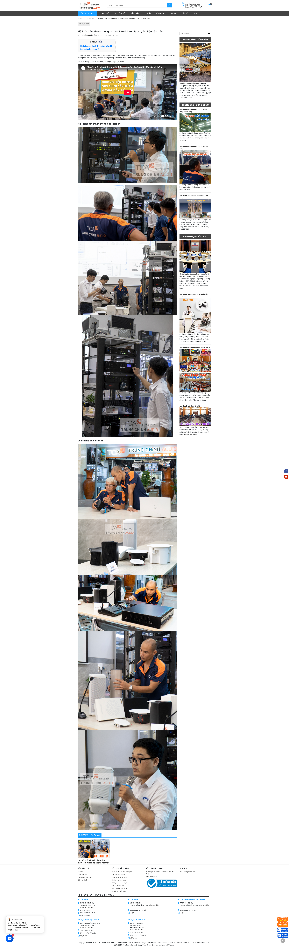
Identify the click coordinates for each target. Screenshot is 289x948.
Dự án (148, 13)
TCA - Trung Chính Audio (187, 872)
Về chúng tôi (119, 13)
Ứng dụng (160, 13)
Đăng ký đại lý (82, 880)
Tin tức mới (84, 24)
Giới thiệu (81, 872)
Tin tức (173, 13)
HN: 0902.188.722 (192, 5)
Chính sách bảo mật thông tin (122, 872)
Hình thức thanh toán (119, 891)
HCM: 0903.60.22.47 (193, 7)
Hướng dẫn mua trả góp (120, 883)
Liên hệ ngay (82, 874)
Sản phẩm (135, 13)
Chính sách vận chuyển (119, 877)
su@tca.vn (133, 913)
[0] (209, 6)
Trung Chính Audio (85, 35)
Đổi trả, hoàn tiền (118, 886)
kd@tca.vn (83, 936)
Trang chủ (104, 13)
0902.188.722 (166, 872)
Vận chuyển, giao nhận (119, 888)
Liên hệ (185, 13)
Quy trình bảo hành (118, 874)
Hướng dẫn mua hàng (119, 880)
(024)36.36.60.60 (154, 872)
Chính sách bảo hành (85, 877)
